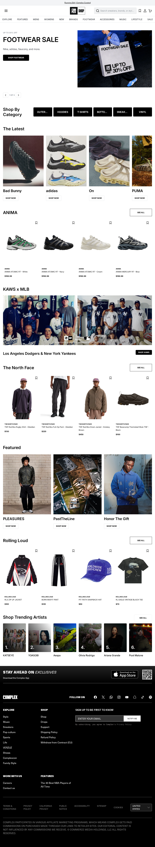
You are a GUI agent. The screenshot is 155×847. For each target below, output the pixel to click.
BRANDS (73, 19)
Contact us (9, 788)
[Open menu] (6, 11)
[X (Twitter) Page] (103, 697)
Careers (7, 783)
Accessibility (82, 805)
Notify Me (132, 718)
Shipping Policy (49, 732)
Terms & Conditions (9, 807)
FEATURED (22, 19)
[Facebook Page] (95, 697)
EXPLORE (7, 19)
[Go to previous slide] (5, 95)
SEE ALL (141, 212)
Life (5, 742)
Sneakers (8, 727)
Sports (6, 737)
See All (143, 618)
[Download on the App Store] (124, 674)
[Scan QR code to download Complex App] (147, 674)
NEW (61, 19)
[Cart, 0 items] (150, 11)
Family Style (9, 763)
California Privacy (46, 807)
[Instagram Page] (118, 697)
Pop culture (9, 732)
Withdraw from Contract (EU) (56, 742)
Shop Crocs (14, 61)
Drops (44, 722)
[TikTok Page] (142, 697)
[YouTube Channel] (126, 697)
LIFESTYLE (136, 19)
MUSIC (122, 19)
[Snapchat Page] (134, 697)
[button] (77, 57)
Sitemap (101, 805)
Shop (43, 716)
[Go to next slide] (18, 95)
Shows (6, 752)
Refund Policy (48, 737)
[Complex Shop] (77, 11)
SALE (150, 19)
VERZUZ (7, 747)
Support (45, 727)
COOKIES (118, 807)
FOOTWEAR (89, 19)
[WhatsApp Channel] (111, 697)
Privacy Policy (124, 724)
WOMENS (49, 19)
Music (6, 722)
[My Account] (145, 11)
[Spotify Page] (150, 697)
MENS (36, 19)
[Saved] (140, 10)
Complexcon (10, 758)
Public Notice (63, 807)
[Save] (36, 222)
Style (5, 716)
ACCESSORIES (107, 19)
